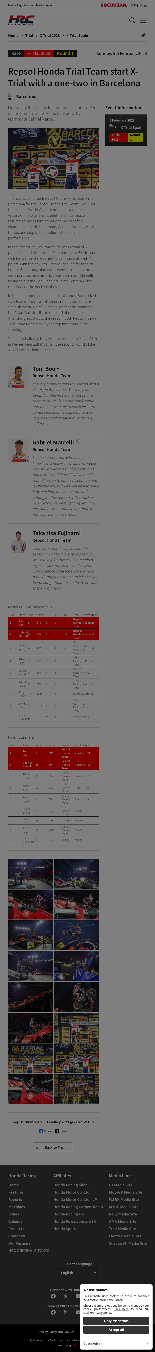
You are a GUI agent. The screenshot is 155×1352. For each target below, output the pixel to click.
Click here (121, 1309)
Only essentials (116, 1321)
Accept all (116, 1329)
